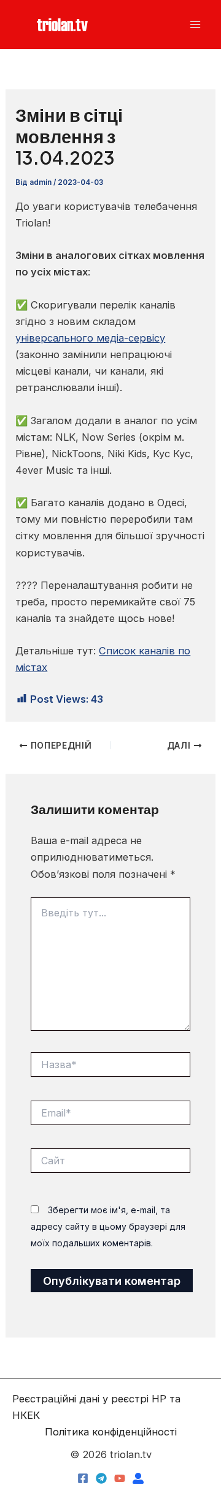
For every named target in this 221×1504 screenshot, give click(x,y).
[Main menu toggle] (195, 25)
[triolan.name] (138, 1478)
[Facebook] (82, 1478)
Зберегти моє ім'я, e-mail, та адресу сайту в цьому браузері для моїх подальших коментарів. (108, 1226)
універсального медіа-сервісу (90, 338)
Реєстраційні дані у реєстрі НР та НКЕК (96, 1407)
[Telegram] (101, 1478)
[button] (62, 24)
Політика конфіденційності (111, 1432)
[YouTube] (119, 1478)
